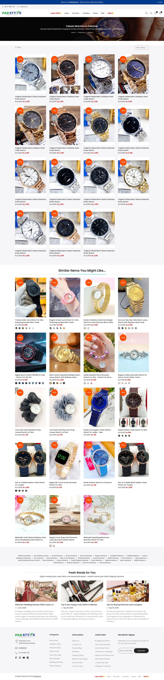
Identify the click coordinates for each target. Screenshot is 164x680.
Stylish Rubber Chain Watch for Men (132, 430)
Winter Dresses (55, 666)
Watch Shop (54, 651)
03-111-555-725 (9, 7)
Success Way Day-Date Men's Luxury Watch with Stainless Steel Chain (133, 321)
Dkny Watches (52, 558)
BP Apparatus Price (102, 641)
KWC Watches (127, 558)
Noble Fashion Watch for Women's (98, 482)
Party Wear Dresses (102, 644)
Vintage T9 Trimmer (103, 666)
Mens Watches (140, 558)
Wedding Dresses (56, 662)
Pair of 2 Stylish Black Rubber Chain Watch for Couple (132, 483)
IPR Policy (75, 652)
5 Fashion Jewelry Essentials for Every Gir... (34, 604)
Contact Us (23, 7)
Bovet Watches (57, 556)
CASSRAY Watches (117, 556)
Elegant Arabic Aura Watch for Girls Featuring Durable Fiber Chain (64, 321)
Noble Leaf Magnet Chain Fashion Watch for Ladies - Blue (97, 431)
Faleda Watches (84, 558)
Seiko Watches (125, 560)
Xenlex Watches (105, 563)
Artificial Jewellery (24, 556)
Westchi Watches (73, 563)
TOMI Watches (58, 563)
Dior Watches (39, 558)
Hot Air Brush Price (102, 648)
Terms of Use (77, 666)
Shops (133, 676)
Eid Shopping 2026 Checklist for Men (77, 604)
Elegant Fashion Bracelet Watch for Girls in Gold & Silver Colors (132, 376)
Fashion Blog (77, 648)
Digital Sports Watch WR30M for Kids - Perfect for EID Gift (30, 376)
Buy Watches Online (41, 556)
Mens (109, 676)
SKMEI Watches (139, 560)
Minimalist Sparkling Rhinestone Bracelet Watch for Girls (96, 538)
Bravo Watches (71, 556)
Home (73, 32)
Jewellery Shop (55, 644)
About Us (75, 641)
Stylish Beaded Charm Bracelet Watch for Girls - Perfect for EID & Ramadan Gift (97, 376)
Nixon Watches (48, 560)
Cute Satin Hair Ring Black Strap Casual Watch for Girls (28, 431)
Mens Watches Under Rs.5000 (29, 560)
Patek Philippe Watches (79, 560)
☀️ (100, 676)
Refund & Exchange (80, 659)
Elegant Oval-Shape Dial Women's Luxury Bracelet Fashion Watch (63, 538)
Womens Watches (89, 563)
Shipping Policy (78, 655)
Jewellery (125, 676)
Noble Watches (62, 560)
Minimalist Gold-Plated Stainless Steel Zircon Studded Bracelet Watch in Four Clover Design (30, 538)
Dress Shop (53, 640)
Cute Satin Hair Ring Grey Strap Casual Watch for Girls (62, 431)
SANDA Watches (111, 560)
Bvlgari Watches (101, 556)
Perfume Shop (55, 648)
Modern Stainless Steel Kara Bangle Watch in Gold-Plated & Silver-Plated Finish (99, 321)
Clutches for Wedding (103, 652)
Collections (81, 32)
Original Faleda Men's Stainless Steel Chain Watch (64, 97)
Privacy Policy (77, 662)
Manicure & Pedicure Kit (104, 655)
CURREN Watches (133, 556)
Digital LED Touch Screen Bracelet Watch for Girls (63, 483)
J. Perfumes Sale (101, 662)
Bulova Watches (86, 556)
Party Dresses (54, 658)
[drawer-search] (146, 13)
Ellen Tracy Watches (67, 558)
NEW (139, 676)
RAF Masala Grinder (102, 659)
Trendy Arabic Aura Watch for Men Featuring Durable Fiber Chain (29, 321)
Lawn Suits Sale (55, 655)
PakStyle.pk (37, 676)
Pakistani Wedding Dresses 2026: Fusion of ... (127, 604)
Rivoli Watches (96, 560)
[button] (45, 58)
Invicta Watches (99, 558)
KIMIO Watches (113, 558)
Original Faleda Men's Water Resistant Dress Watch (30, 97)
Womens (116, 676)
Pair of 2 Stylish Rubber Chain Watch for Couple (30, 483)
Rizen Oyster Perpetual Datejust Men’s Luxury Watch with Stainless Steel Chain (64, 376)
